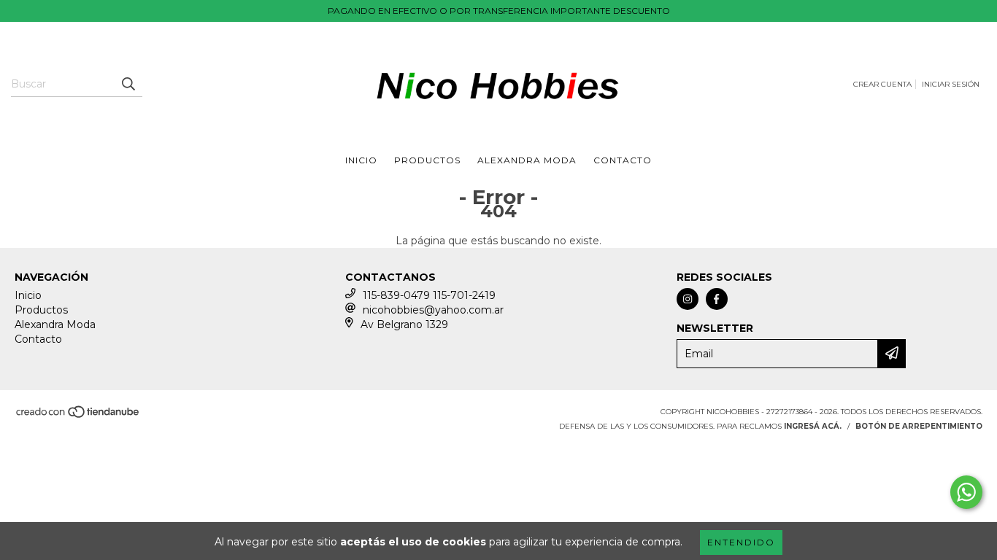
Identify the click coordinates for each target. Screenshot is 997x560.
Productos (427, 160)
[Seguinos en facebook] (717, 299)
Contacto (622, 160)
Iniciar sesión (950, 84)
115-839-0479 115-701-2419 (429, 295)
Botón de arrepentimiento (918, 426)
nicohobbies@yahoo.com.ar (433, 309)
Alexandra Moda (527, 160)
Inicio (361, 160)
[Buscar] (127, 84)
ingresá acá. (813, 426)
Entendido (741, 542)
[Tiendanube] (78, 416)
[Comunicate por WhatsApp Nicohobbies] (966, 492)
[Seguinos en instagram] (687, 299)
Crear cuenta (882, 84)
